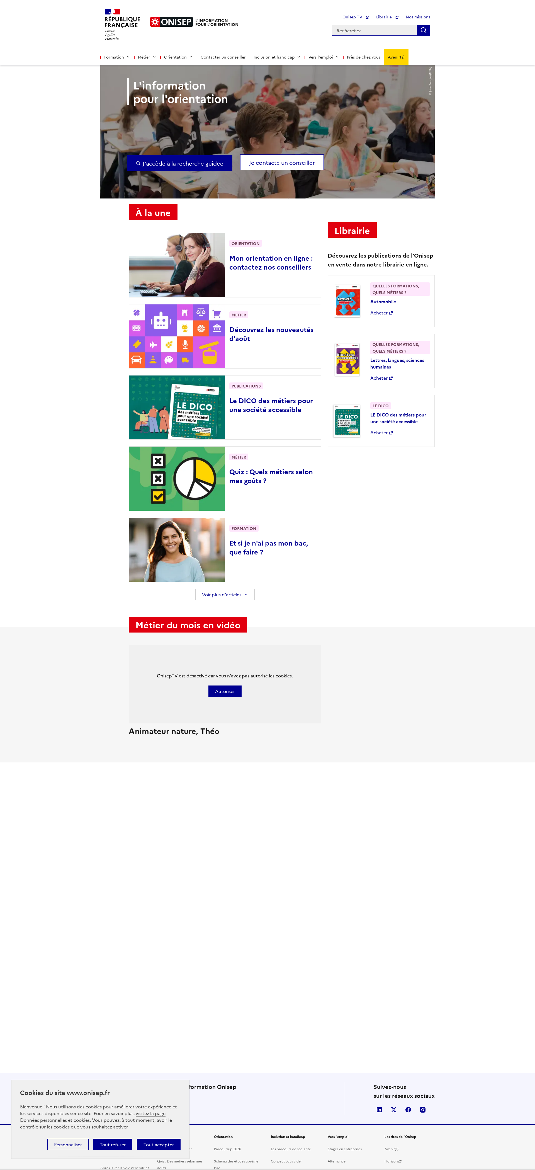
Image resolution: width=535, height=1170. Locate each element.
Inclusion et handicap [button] (274, 57)
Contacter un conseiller (223, 57)
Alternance (337, 1161)
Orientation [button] (175, 57)
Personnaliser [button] (68, 1144)
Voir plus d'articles (221, 594)
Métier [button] (144, 57)
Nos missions (418, 17)
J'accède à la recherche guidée (183, 163)
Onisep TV (352, 17)
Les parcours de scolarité (291, 1148)
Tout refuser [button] (113, 1144)
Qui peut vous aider (286, 1161)
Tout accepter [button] (159, 1144)
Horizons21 (394, 1161)
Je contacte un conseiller (282, 162)
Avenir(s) (396, 57)
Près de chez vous (363, 57)
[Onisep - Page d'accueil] (171, 22)
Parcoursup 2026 (227, 1148)
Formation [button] (114, 57)
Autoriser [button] (225, 691)
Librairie (384, 17)
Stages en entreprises (345, 1148)
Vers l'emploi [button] (320, 57)
